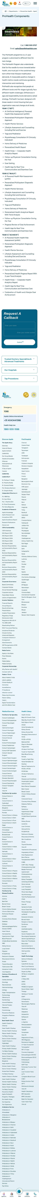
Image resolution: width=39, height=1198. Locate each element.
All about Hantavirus (28, 774)
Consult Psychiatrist (8, 783)
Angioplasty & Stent (27, 852)
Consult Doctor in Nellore (9, 878)
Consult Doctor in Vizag (9, 888)
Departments (13, 11)
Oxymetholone (26, 1027)
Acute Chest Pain (27, 909)
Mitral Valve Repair (27, 892)
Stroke (4, 961)
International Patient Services (8, 1182)
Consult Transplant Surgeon (7, 787)
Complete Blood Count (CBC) (28, 1078)
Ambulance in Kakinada (9, 1137)
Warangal (24, 536)
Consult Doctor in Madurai (7, 867)
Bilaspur (24, 604)
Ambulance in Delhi (8, 1127)
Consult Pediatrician (8, 745)
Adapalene (25, 1012)
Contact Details (6, 647)
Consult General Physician (7, 739)
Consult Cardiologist (8, 718)
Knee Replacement (27, 855)
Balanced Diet (26, 742)
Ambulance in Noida (8, 1166)
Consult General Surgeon (9, 765)
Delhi (23, 548)
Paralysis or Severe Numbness (27, 923)
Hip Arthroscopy (26, 894)
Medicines (25, 1009)
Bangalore (24, 479)
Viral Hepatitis (6, 972)
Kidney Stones (6, 946)
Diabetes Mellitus (27, 804)
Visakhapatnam (26, 538)
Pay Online (5, 1186)
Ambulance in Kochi (8, 1145)
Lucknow (24, 559)
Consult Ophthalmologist (9, 760)
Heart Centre (25, 471)
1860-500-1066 (11, 429)
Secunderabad (26, 533)
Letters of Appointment (9, 597)
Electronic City (26, 484)
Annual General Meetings (9, 590)
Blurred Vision (6, 904)
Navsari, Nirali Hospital (28, 615)
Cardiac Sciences (7, 979)
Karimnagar (25, 528)
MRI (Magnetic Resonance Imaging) (28, 1041)
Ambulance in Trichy (8, 1174)
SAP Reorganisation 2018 (9, 645)
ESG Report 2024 (7, 538)
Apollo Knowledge (7, 512)
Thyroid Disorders (7, 964)
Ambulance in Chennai (8, 1125)
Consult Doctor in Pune (9, 820)
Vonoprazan (25, 1032)
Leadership (5, 453)
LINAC (23, 981)
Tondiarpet (25, 455)
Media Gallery (6, 661)
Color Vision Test (27, 1101)
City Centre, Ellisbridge (28, 577)
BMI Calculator (26, 1094)
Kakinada (24, 546)
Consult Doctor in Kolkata (9, 815)
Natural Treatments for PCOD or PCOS (28, 767)
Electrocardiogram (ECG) (29, 1057)
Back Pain (5, 901)
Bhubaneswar (25, 602)
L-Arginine (25, 1022)
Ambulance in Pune (8, 1168)
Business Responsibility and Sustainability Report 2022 (9, 548)
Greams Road (25, 445)
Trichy (23, 510)
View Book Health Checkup (27, 1194)
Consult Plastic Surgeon (9, 758)
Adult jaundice (26, 951)
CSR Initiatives (6, 530)
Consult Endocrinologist (9, 771)
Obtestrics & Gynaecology (6, 999)
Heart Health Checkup (8, 1028)
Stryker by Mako (26, 971)
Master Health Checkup (9, 1033)
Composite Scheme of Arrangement (8, 639)
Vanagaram (25, 448)
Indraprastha (25, 551)
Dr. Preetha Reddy (7, 482)
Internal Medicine (7, 1002)
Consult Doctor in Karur (9, 859)
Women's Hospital (27, 466)
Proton (24, 473)
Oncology (5, 982)
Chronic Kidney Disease (9, 909)
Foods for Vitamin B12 (28, 752)
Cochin (24, 476)
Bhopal (24, 610)
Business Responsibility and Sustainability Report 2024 (9, 562)
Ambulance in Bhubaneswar (6, 1118)
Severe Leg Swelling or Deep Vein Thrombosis (28, 940)
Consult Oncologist (8, 730)
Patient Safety (6, 698)
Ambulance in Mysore (8, 1158)
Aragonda (24, 507)
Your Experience (7, 1104)
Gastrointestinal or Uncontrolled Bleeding (28, 947)
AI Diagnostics (26, 999)
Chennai (24, 442)
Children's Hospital (27, 463)
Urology (4, 990)
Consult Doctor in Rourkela (7, 882)
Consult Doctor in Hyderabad (7, 802)
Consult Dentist (7, 773)
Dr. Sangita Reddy (7, 490)
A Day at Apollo (6, 468)
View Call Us (35, 1194)
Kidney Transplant (27, 879)
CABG (23, 862)
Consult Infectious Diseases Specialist (8, 777)
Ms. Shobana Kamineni (8, 488)
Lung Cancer (6, 948)
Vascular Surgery (7, 1005)
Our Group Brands (7, 456)
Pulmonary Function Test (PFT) (29, 1068)
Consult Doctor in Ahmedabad (7, 829)
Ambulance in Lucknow (9, 1150)
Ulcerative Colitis (7, 969)
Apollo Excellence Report (9, 520)
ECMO (23, 984)
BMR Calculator (26, 1096)
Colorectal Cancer (27, 799)
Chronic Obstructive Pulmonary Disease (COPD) (8, 914)
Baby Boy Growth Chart (28, 720)
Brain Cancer (25, 789)
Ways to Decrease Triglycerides (27, 745)
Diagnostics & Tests (27, 1037)
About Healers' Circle (8, 677)
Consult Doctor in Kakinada (7, 850)
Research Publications (8, 522)
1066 (19, 4)
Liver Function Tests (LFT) (28, 1073)
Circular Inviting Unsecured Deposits (8, 634)
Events (4, 658)
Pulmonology (6, 995)
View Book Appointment (4, 1194)
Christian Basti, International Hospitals (28, 594)
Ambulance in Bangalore (9, 1115)
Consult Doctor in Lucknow (7, 862)
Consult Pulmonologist (9, 743)
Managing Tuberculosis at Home (29, 736)
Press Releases (6, 656)
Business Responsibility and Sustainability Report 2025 (9, 569)
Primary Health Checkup (9, 1048)
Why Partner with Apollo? (9, 669)
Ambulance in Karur (8, 1143)
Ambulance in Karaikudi (9, 1140)
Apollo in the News (7, 653)
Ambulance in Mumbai (8, 1156)
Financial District (26, 520)
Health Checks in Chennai (7, 1024)
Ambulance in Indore (8, 1135)
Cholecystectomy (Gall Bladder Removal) (28, 868)
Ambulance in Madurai (8, 1153)
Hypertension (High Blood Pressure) (8, 937)
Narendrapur (25, 587)
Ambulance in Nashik (8, 1161)
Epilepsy (4, 924)
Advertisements (7, 642)
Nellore (24, 505)
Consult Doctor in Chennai (7, 797)
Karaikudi (24, 512)
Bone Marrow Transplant (29, 786)
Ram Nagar (25, 543)
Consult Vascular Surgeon (7, 754)
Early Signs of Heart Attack (27, 723)
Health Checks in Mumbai (9, 1076)
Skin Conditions (26, 839)
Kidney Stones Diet (27, 732)
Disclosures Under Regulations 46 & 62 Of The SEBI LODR (9, 620)
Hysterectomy (26, 877)
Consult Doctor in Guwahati (7, 843)
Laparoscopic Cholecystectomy (27, 873)
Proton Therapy (26, 902)
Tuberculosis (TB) (7, 966)
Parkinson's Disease (8, 956)
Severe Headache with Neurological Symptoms (29, 935)
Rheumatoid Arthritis (8, 959)
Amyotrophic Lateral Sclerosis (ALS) (27, 782)
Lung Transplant (26, 889)
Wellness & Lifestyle (28, 1086)
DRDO (23, 517)
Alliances (4, 461)
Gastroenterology (7, 987)
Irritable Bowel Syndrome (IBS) (9, 942)
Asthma (4, 899)
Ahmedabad (25, 574)
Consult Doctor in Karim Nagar (9, 824)
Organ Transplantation (8, 992)
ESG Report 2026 (7, 543)
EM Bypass (25, 585)
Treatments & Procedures (29, 849)
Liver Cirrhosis (26, 826)
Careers (4, 471)
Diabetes (4, 921)
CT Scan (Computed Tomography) (28, 1046)
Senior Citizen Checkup (9, 1038)
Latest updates (6, 680)
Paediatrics (5, 1007)
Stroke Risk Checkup (8, 1071)
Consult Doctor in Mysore (9, 871)
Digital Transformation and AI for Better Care (8, 704)
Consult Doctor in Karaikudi (7, 855)
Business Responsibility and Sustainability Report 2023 (9, 555)
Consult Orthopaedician (9, 720)
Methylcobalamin (27, 1024)
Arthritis (4, 896)
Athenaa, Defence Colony (29, 556)
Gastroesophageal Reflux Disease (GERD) (9, 928)
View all (24, 776)
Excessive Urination (27, 917)
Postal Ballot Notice (8, 595)
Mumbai (24, 564)
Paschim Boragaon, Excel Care (29, 598)
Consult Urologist (7, 735)
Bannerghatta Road (27, 481)
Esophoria (24, 931)
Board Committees (7, 584)
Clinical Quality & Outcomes (7, 684)
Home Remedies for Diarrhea (27, 763)
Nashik (24, 572)
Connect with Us (7, 672)
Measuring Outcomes (8, 695)
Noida (23, 554)
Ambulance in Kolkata (8, 1148)
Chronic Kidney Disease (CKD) (29, 795)
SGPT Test (25, 1064)
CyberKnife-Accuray (27, 964)
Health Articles (26, 715)
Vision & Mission (7, 448)
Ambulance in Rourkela (9, 1171)
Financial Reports (7, 603)
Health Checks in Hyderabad (7, 1042)
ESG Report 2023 (7, 536)
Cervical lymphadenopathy (27, 928)
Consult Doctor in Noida (9, 876)
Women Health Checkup (9, 1031)
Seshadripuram (26, 492)
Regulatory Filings (7, 615)
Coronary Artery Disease (9, 919)
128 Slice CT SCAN (27, 994)
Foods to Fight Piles (27, 759)
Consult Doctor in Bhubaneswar (7, 833)
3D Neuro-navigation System (28, 975)
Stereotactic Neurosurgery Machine (28, 1003)
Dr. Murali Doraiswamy (8, 504)
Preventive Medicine (8, 1013)
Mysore (24, 497)
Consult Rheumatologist (9, 763)
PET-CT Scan (25, 1049)
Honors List (5, 525)
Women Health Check (8, 1066)
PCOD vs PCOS (26, 739)
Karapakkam (25, 468)
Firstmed (24, 461)
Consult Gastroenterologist (8, 727)
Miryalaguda (25, 530)
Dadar (23, 567)
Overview (5, 445)
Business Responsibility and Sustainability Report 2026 (9, 577)
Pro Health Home (7, 1099)
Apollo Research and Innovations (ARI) (8, 516)
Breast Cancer (6, 906)
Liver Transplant (26, 887)
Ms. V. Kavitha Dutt (7, 501)
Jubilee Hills (25, 525)
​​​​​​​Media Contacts (7, 663)
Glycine (24, 1019)
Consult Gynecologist (8, 748)
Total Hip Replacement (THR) (28, 898)
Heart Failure (6, 931)
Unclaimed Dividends (8, 630)
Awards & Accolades (8, 458)
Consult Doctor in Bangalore (7, 807)
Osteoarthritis (26, 829)
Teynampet (25, 450)
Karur (23, 502)
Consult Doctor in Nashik (9, 873)
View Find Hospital (12, 1194)
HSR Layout (25, 486)
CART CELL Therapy (27, 865)
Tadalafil (24, 1030)
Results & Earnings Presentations (7, 609)
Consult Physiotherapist (9, 780)
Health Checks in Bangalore (7, 1060)
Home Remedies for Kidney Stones (27, 728)
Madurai (24, 499)
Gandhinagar (25, 579)
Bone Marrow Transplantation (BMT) (28, 858)
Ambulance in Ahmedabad (6, 1111)
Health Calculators (27, 1091)
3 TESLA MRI (25, 979)
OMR (23, 453)
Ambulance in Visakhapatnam (6, 1177)
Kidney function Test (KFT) (28, 1082)
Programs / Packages (8, 1097)
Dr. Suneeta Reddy (7, 485)
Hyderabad (25, 515)
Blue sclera (25, 943)
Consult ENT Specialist (9, 750)
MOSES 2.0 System (27, 986)
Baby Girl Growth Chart (28, 717)
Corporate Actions (7, 592)
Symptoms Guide (27, 907)
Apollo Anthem (6, 451)
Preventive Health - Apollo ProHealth (8, 1093)
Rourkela (24, 607)
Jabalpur (24, 612)
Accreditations (6, 687)
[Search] (15, 3)
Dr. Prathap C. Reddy (8, 480)
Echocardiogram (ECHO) (29, 1055)
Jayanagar (24, 489)
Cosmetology (6, 1010)
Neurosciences (6, 985)
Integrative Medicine (8, 1015)
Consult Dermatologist (9, 768)
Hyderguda (25, 523)
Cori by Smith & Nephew (29, 969)
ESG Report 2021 (7, 533)
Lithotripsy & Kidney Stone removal (27, 883)
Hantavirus (25, 809)
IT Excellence (6, 690)
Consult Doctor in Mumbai (7, 811)
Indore (23, 561)
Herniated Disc (6, 934)
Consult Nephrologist (8, 733)
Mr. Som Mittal (6, 499)
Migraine (4, 951)
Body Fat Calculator (27, 1099)
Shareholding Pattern (8, 625)
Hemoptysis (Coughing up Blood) (28, 913)
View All (4, 790)
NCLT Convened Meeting (9, 628)
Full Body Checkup (7, 1036)
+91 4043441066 (12, 420)
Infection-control (7, 692)
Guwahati (24, 590)
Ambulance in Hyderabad (9, 1132)
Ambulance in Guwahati (9, 1130)
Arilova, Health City (27, 541)
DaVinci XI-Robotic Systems (27, 960)
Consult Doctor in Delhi (9, 818)
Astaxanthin (25, 1014)
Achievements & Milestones (7, 465)
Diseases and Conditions (29, 779)
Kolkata (24, 582)
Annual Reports (6, 606)
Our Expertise (6, 1102)
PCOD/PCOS (6, 954)
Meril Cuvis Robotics (28, 966)
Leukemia (24, 824)
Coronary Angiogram (28, 1052)
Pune (23, 569)
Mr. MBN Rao (6, 496)
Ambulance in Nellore (8, 1163)
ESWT (23, 996)
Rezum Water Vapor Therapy (27, 990)
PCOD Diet (25, 771)
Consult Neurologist (8, 723)
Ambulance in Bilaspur (8, 1122)
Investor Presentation (8, 613)
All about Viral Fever (27, 749)
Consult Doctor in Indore (9, 846)
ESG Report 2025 (7, 541)
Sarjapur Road (26, 494)
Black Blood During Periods (27, 755)
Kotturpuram (25, 458)
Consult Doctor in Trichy (9, 886)
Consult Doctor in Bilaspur (7, 838)
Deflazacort (25, 1017)
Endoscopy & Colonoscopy (25, 1061)
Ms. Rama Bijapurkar (8, 507)
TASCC (4, 700)
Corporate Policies (7, 587)
